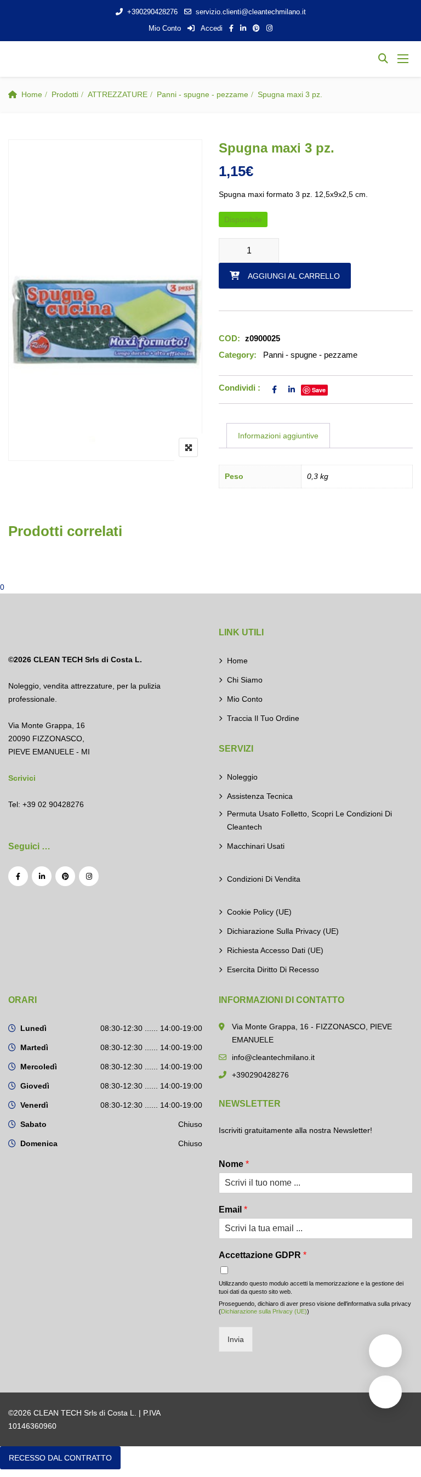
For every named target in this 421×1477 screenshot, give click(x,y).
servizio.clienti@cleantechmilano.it (251, 12)
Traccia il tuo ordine (263, 718)
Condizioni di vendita (263, 879)
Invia (235, 1339)
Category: (238, 354)
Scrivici (22, 778)
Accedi (211, 28)
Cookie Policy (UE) (259, 911)
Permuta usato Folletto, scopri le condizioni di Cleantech (309, 820)
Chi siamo (245, 679)
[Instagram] (89, 876)
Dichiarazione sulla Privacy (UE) (283, 931)
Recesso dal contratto (60, 1457)
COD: (229, 338)
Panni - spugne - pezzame (202, 94)
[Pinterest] (65, 876)
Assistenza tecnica (260, 796)
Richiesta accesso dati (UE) (275, 950)
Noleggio (242, 777)
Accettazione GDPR (262, 1255)
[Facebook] (18, 876)
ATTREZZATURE (117, 94)
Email (233, 1209)
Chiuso (190, 1124)
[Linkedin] (42, 876)
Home (31, 94)
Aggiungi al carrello (294, 276)
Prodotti (65, 94)
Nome (234, 1164)
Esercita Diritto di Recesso (273, 969)
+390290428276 (152, 12)
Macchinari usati (256, 846)
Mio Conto (165, 28)
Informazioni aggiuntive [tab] (278, 435)
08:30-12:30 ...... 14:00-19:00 (151, 1028)
